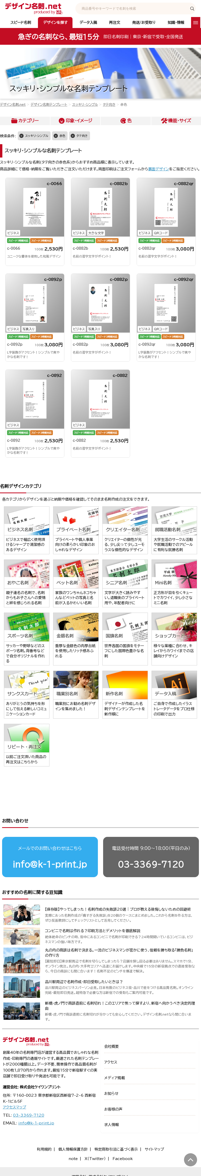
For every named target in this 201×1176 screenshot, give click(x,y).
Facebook (123, 1159)
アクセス (110, 1062)
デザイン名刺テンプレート (49, 104)
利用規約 (44, 1149)
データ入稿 (88, 22)
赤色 (62, 135)
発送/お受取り (143, 22)
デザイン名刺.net (13, 104)
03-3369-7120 (151, 864)
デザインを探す (55, 22)
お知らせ (111, 1093)
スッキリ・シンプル (85, 104)
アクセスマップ (14, 1107)
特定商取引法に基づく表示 (116, 1149)
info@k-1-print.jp (50, 864)
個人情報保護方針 (73, 1149)
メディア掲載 (114, 1078)
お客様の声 (113, 1109)
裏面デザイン (158, 169)
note (73, 1159)
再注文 (114, 22)
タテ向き (109, 104)
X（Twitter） (95, 1159)
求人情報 (111, 1125)
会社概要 (111, 1046)
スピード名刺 (20, 22)
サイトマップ (154, 1149)
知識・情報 (176, 22)
